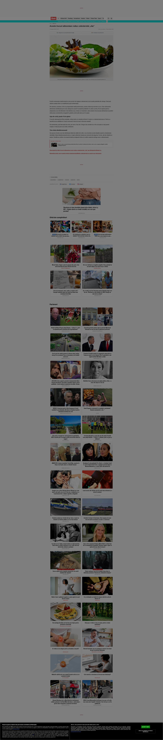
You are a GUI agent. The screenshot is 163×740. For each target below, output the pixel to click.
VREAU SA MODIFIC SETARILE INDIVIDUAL (146, 731)
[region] (81, 731)
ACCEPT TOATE (145, 726)
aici (33, 734)
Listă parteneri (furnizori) (76, 731)
